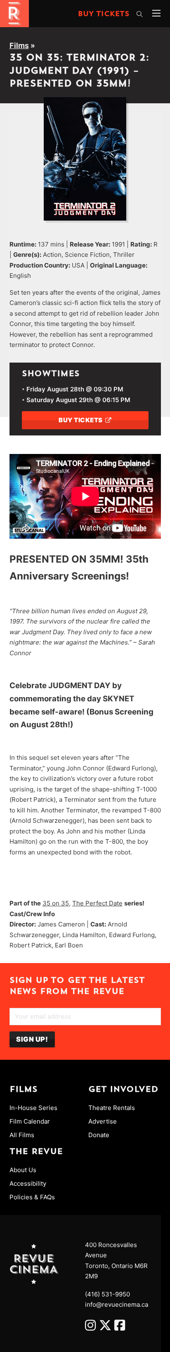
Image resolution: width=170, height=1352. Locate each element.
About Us (22, 1170)
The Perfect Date (97, 903)
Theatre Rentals (111, 1108)
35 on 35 (55, 903)
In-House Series (33, 1108)
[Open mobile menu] (156, 13)
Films (19, 45)
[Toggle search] (140, 14)
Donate (98, 1135)
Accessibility (27, 1183)
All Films (21, 1135)
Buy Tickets (104, 14)
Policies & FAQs (32, 1197)
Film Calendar (29, 1121)
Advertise (102, 1121)
